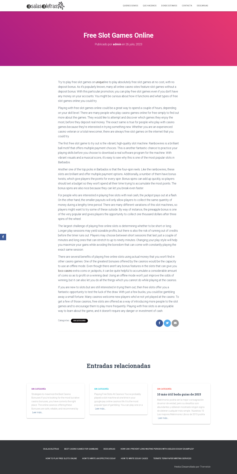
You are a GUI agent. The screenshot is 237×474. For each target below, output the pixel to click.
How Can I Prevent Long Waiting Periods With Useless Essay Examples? (157, 449)
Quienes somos (130, 6)
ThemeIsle (205, 466)
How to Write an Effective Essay (99, 458)
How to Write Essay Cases (134, 458)
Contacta (187, 6)
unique (100, 82)
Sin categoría (79, 321)
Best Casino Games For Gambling (81, 449)
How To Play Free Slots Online (61, 458)
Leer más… (37, 412)
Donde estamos (169, 6)
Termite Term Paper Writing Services (172, 458)
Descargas (202, 6)
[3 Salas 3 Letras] (45, 6)
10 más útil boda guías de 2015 (179, 394)
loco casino (65, 270)
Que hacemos (149, 6)
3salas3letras (51, 449)
